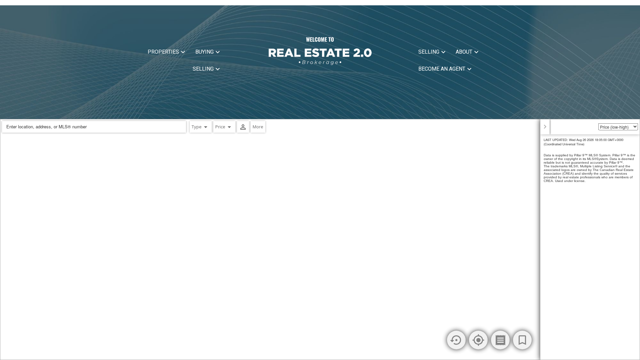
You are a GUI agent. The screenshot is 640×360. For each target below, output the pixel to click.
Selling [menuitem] (203, 69)
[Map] (320, 239)
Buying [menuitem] (204, 52)
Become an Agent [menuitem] (441, 69)
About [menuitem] (464, 52)
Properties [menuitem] (163, 52)
